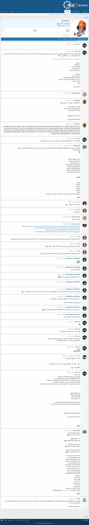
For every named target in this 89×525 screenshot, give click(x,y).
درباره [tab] (59, 39)
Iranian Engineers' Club (44, 523)
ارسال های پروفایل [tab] (82, 39)
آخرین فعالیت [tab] (72, 39)
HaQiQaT (77, 101)
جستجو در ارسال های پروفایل (55, 14)
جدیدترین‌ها (76, 11)
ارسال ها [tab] (64, 39)
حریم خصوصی (11, 520)
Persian (84, 520)
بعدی (74, 511)
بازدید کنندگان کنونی (83, 14)
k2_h (78, 209)
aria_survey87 (75, 224)
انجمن (85, 11)
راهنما (5, 520)
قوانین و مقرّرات (19, 520)
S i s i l (78, 202)
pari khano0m (76, 93)
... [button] (80, 511)
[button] (82, 11)
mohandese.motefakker (72, 258)
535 (67, 31)
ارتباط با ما (26, 520)
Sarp (78, 499)
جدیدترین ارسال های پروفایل (70, 14)
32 (78, 511)
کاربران (67, 11)
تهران (57, 24)
